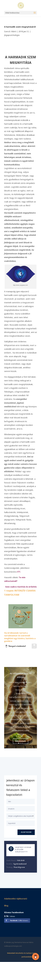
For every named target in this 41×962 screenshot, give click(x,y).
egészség (16, 686)
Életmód (23, 686)
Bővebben (20, 741)
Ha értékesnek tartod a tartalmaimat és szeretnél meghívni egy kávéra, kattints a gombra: (20, 637)
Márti (13, 31)
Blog (6, 905)
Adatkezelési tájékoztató (15, 898)
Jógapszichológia (11, 35)
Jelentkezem (26, 832)
